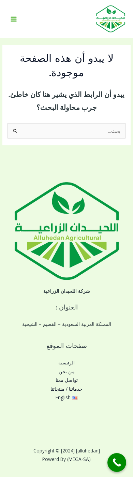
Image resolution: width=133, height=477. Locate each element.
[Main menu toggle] (14, 19)
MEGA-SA (79, 459)
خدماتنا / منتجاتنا (66, 389)
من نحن (67, 371)
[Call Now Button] (116, 462)
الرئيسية (66, 362)
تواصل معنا (67, 380)
